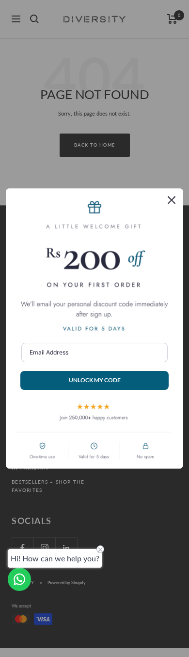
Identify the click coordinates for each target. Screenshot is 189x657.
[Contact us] (19, 579)
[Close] (171, 200)
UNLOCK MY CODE (95, 380)
